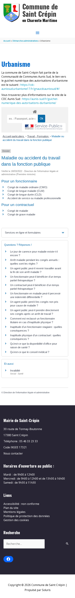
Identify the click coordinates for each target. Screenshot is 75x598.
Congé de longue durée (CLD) (25, 194)
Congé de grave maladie (21, 214)
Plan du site (10, 508)
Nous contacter (13, 453)
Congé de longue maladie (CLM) (26, 190)
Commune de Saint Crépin (40, 10)
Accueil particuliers (14, 136)
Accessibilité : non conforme (21, 504)
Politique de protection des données (26, 516)
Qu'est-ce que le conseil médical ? (29, 352)
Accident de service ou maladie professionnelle (34, 198)
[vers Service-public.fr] (44, 127)
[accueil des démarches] (34, 111)
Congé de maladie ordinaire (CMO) (27, 187)
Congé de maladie (18, 210)
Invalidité (15, 370)
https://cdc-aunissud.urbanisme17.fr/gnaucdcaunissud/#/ (30, 87)
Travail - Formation (38, 136)
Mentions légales (14, 512)
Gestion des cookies (16, 520)
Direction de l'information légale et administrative (26, 392)
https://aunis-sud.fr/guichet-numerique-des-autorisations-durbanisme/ (29, 101)
